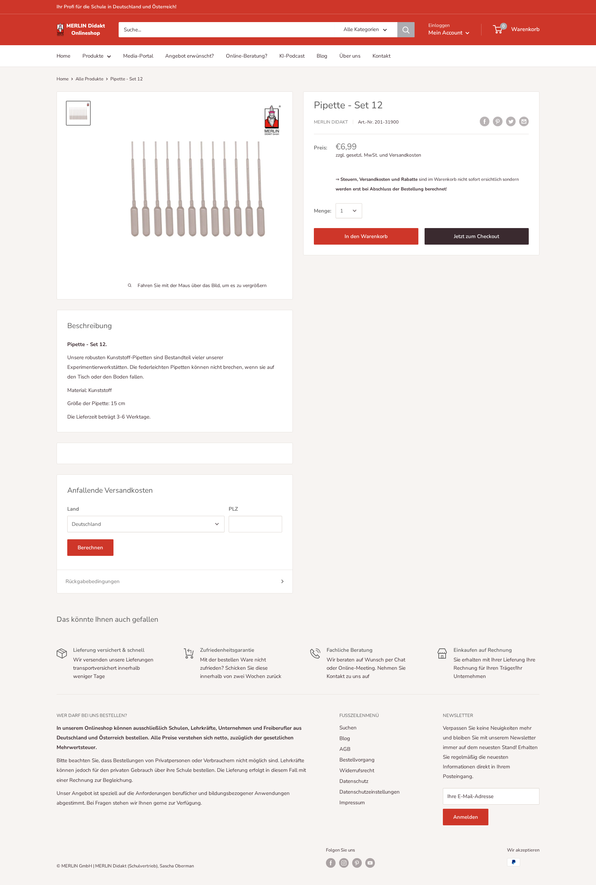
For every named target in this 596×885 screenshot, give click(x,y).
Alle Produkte (89, 79)
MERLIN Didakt (331, 122)
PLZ (233, 508)
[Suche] (406, 29)
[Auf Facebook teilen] (484, 121)
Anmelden (465, 817)
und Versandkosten (400, 155)
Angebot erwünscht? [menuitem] (189, 55)
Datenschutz (353, 781)
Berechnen (90, 547)
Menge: (322, 210)
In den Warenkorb (366, 236)
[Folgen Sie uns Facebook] (331, 863)
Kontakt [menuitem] (381, 55)
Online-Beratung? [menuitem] (246, 55)
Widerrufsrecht (356, 770)
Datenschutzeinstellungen (369, 791)
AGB (344, 749)
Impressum (352, 802)
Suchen (348, 727)
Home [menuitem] (63, 55)
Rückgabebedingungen (93, 581)
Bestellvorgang (357, 759)
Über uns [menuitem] (349, 55)
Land (73, 508)
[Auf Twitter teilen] (511, 121)
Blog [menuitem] (322, 55)
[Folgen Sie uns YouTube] (370, 863)
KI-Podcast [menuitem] (292, 55)
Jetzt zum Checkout (476, 236)
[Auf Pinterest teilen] (498, 121)
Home (63, 79)
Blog (344, 738)
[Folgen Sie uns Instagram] (344, 863)
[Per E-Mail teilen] (524, 121)
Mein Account (446, 33)
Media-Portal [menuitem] (138, 55)
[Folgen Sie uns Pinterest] (357, 863)
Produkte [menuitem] (92, 55)
